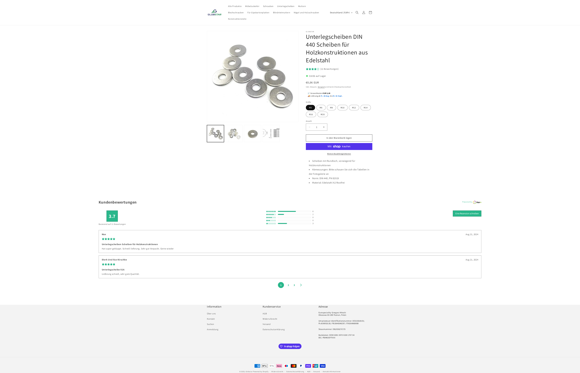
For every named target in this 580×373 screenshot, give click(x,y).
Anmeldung (212, 329)
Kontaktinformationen (332, 371)
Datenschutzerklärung (274, 329)
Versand (321, 87)
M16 (311, 114)
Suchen (210, 324)
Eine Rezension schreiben (467, 213)
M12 (354, 107)
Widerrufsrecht (270, 318)
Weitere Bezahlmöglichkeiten (339, 154)
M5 (310, 107)
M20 (323, 114)
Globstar (249, 371)
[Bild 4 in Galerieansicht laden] (271, 133)
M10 (343, 107)
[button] (357, 12)
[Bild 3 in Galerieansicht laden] (252, 133)
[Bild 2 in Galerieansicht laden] (234, 133)
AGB (265, 313)
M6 (321, 107)
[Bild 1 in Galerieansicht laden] (215, 133)
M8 (331, 107)
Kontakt (211, 318)
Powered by (467, 202)
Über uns (211, 313)
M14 (366, 107)
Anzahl (309, 121)
